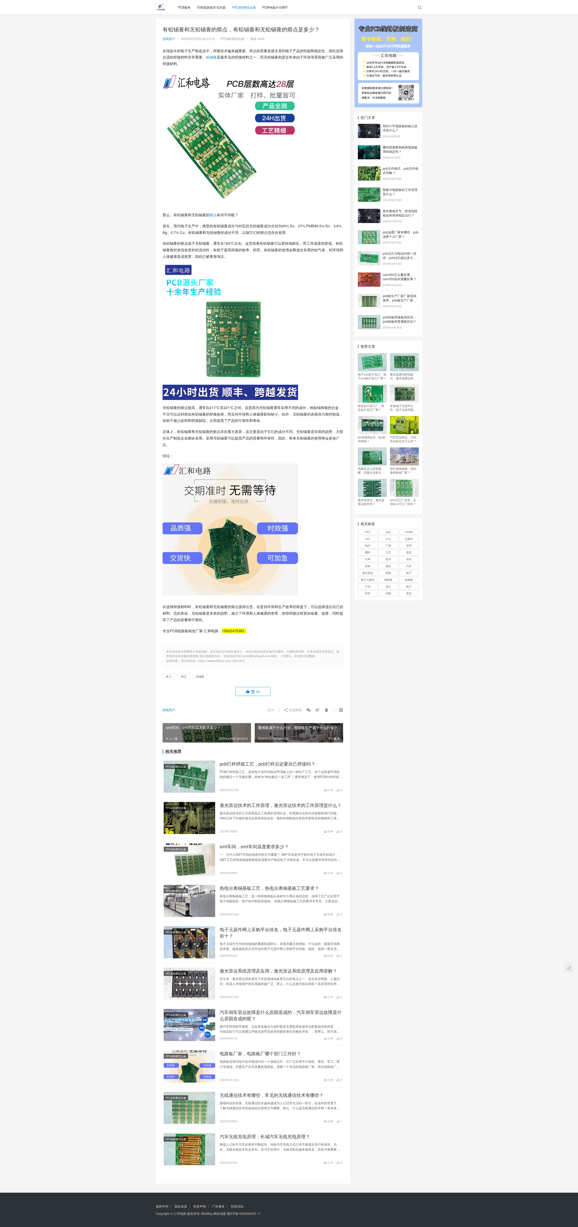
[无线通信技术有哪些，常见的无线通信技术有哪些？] (189, 1108)
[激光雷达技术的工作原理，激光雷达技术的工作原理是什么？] (189, 818)
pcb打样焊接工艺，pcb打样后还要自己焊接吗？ (267, 764)
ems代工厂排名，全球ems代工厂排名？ (403, 502)
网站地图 (219, 1213)
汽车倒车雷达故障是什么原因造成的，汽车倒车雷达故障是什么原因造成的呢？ (281, 1015)
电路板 (388, 579)
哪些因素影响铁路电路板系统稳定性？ (400, 149)
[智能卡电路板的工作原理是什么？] (369, 190)
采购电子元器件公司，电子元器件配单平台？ (403, 407)
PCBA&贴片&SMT (275, 7)
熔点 (213, 214)
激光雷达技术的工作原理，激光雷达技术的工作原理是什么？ (281, 805)
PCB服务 (184, 7)
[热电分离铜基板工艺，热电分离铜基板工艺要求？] (189, 901)
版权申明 (162, 1206)
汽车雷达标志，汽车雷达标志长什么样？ (403, 439)
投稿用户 (169, 38)
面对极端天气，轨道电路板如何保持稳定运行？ (400, 213)
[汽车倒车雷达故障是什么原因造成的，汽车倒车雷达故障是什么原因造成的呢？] (189, 1025)
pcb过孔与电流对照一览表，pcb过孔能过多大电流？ (399, 257)
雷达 (409, 593)
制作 (368, 545)
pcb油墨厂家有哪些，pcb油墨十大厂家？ (400, 234)
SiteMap (206, 1213)
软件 (368, 593)
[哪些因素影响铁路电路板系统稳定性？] (369, 147)
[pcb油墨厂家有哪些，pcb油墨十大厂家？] (369, 232)
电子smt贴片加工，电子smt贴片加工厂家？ (372, 376)
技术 (388, 559)
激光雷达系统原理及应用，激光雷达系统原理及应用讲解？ (278, 971)
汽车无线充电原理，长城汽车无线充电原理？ (265, 1136)
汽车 (409, 566)
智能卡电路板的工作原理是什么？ (400, 191)
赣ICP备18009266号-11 (244, 1213)
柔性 (388, 566)
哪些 (368, 552)
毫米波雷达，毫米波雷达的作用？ (371, 502)
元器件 (409, 539)
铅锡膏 (211, 57)
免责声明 (199, 1206)
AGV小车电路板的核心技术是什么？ (400, 128)
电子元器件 (368, 579)
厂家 (388, 545)
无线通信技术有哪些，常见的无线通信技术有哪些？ (272, 1095)
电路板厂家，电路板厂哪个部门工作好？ (260, 1053)
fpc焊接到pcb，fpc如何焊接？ (371, 439)
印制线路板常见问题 (211, 7)
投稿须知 (237, 1206)
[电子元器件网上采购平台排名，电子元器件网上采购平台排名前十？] (189, 942)
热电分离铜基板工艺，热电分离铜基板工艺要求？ (269, 888)
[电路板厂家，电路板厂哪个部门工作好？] (189, 1066)
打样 (368, 559)
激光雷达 (367, 573)
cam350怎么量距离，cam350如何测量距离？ (399, 276)
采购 (388, 593)
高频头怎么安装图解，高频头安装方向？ (369, 470)
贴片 (409, 586)
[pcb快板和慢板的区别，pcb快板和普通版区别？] (369, 317)
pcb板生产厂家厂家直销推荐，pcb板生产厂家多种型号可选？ (399, 300)
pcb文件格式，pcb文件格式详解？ (400, 170)
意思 (409, 552)
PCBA (409, 532)
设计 (388, 586)
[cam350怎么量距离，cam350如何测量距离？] (369, 275)
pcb (388, 532)
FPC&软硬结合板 (244, 7)
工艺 (388, 552)
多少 (169, 676)
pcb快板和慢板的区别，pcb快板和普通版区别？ (399, 319)
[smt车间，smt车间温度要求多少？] (189, 859)
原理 (409, 545)
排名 (409, 559)
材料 (368, 566)
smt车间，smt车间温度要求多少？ (254, 846)
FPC (368, 532)
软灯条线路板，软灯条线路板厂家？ (403, 470)
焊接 (388, 573)
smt (368, 539)
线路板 (409, 579)
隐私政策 (181, 1206)
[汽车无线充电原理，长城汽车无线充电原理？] (189, 1149)
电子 (409, 573)
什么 (388, 539)
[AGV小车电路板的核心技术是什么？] (369, 126)
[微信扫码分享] (308, 709)
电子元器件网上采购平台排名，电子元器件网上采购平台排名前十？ (281, 932)
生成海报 (295, 710)
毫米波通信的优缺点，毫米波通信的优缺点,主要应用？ (403, 376)
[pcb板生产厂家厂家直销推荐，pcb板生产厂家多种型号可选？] (369, 296)
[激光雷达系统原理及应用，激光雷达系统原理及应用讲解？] (189, 984)
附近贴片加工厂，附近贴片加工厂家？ (371, 407)
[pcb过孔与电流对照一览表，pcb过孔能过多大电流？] (369, 254)
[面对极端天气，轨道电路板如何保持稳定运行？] (369, 211)
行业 (368, 586)
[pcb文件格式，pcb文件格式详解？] (369, 169)
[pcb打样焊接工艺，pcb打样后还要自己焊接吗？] (189, 777)
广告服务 (218, 1206)
